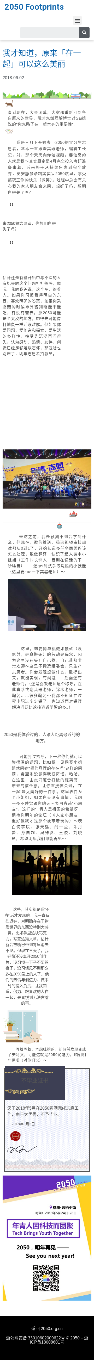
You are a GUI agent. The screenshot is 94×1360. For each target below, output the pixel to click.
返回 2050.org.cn (47, 1328)
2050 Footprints (34, 7)
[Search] (84, 32)
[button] (77, 20)
